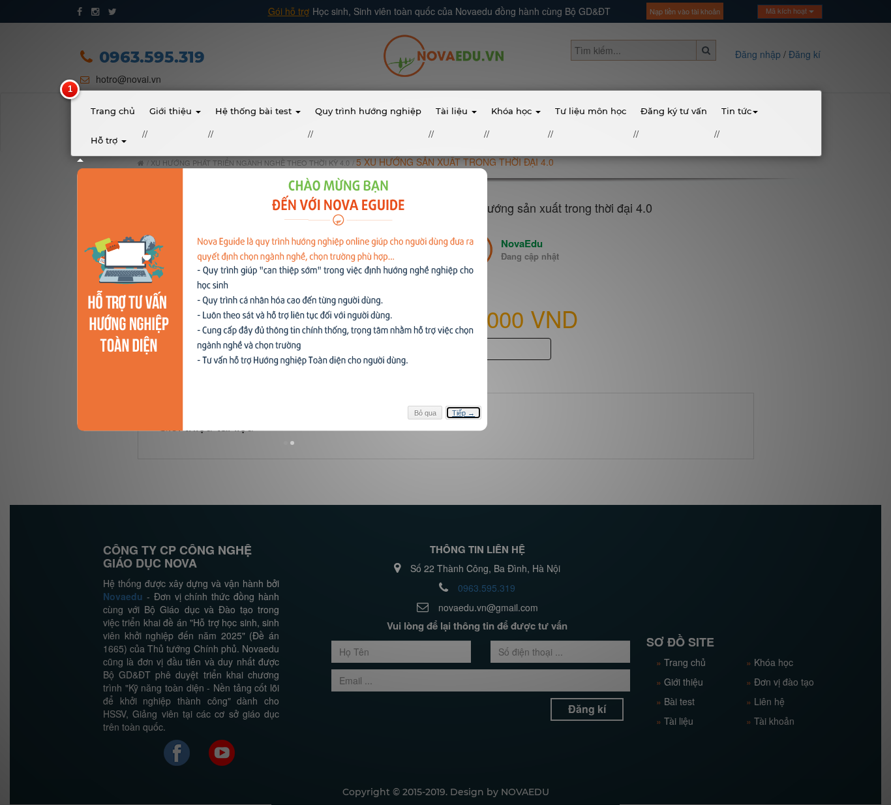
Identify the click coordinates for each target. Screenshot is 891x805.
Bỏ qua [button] (425, 413)
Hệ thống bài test (254, 111)
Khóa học (512, 111)
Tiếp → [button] (463, 413)
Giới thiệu (171, 111)
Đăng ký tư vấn (674, 111)
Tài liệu (453, 111)
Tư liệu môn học (590, 111)
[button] (286, 443)
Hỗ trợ (105, 140)
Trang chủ (113, 111)
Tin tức (736, 111)
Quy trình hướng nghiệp (368, 111)
